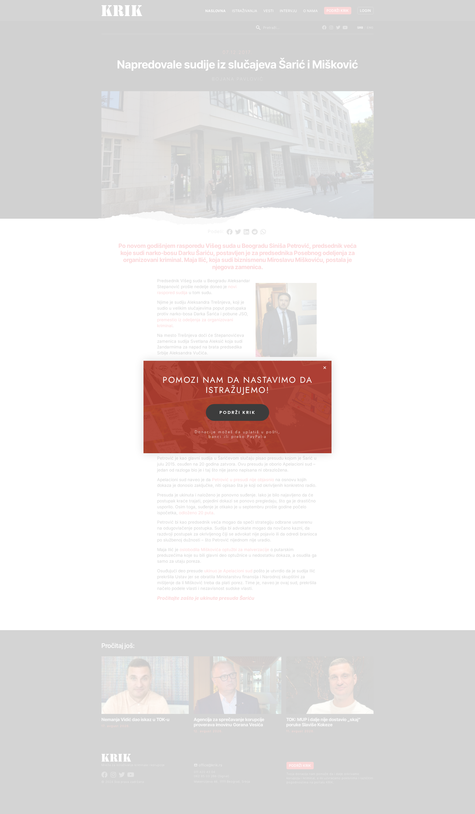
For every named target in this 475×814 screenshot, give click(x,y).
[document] (237, 407)
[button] (325, 367)
